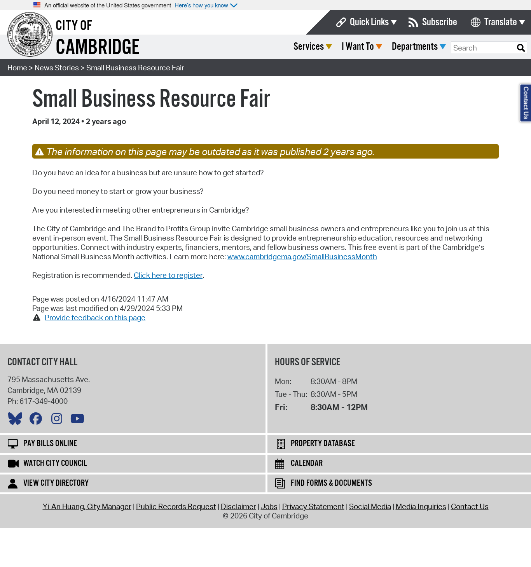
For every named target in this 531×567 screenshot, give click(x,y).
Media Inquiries (421, 506)
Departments (415, 46)
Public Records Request (176, 506)
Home (17, 67)
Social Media (370, 506)
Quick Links (369, 22)
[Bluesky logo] (17, 420)
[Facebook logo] (37, 420)
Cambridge (98, 48)
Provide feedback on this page (95, 317)
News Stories (57, 67)
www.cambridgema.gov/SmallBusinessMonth (302, 256)
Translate (500, 22)
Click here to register (168, 275)
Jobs (269, 506)
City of (74, 26)
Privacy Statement (313, 506)
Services (308, 46)
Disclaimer (238, 506)
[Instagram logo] (58, 420)
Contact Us (470, 506)
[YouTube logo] (79, 420)
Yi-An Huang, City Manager (87, 506)
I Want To (358, 46)
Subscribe (439, 22)
